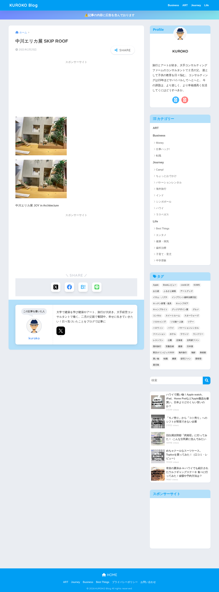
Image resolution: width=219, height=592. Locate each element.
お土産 (156, 291)
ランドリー (198, 334)
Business (173, 5)
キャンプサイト (160, 309)
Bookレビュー (169, 285)
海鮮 (193, 352)
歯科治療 (161, 247)
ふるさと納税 (170, 291)
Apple (156, 285)
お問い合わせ (148, 582)
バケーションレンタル (169, 182)
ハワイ (160, 208)
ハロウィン (158, 328)
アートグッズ (186, 291)
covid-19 (185, 285)
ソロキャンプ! (159, 322)
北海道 (179, 340)
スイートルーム (173, 315)
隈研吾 (198, 358)
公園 (170, 340)
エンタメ (161, 234)
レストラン (158, 340)
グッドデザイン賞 (180, 309)
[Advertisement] (76, 90)
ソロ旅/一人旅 (176, 322)
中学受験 (161, 260)
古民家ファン (193, 340)
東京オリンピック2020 (163, 352)
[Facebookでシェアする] (69, 287)
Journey (196, 5)
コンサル (157, 315)
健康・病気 (162, 241)
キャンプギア (182, 303)
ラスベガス (162, 214)
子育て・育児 (163, 254)
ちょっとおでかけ (166, 175)
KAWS (197, 285)
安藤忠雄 (170, 346)
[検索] (206, 380)
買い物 (156, 358)
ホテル (173, 334)
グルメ (196, 309)
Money (160, 142)
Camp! (160, 169)
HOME (111, 575)
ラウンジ (184, 334)
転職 (158, 155)
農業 (174, 358)
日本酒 (190, 346)
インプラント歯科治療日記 (184, 297)
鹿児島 (156, 365)
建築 (180, 346)
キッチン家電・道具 (162, 303)
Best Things (162, 228)
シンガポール (163, 201)
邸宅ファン (186, 358)
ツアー (191, 322)
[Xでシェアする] (55, 287)
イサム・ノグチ (160, 297)
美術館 (203, 352)
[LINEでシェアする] (96, 287)
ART (185, 5)
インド (160, 195)
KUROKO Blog (23, 5)
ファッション (159, 334)
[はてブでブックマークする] (83, 287)
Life (206, 5)
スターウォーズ (191, 315)
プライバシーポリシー (125, 582)
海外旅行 (161, 188)
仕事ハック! (163, 149)
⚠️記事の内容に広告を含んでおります (110, 15)
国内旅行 (157, 346)
